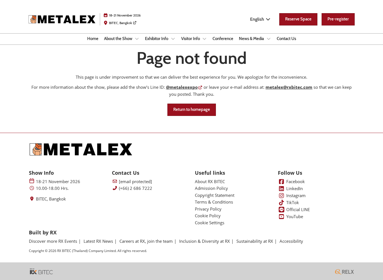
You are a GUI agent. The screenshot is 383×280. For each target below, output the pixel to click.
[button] (298, 19)
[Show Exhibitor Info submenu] (173, 39)
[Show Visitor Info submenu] (204, 39)
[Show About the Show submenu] (137, 39)
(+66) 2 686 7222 (135, 188)
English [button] (257, 19)
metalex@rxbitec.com (289, 87)
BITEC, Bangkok (121, 23)
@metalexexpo (182, 87)
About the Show (118, 38)
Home (92, 38)
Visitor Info (191, 38)
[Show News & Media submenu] (268, 39)
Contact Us (286, 38)
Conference (223, 38)
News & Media (252, 38)
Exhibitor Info (157, 38)
